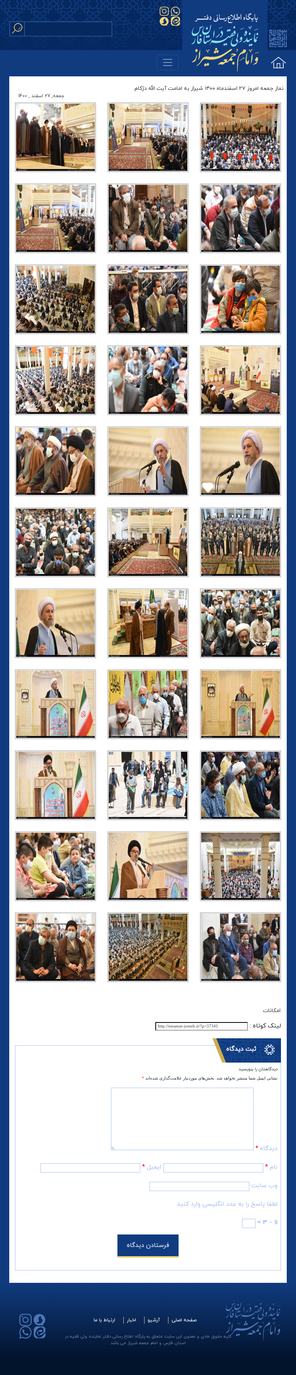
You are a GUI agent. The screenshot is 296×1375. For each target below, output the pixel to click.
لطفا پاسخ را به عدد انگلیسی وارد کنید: (227, 1204)
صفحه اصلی (184, 1320)
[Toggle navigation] (167, 62)
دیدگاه (267, 1148)
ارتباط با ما (104, 1320)
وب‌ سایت (264, 1185)
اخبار (131, 1320)
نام (271, 1167)
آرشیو (154, 1320)
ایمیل (151, 1167)
